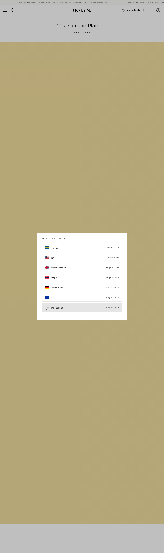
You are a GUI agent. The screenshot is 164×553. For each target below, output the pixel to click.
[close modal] (121, 238)
